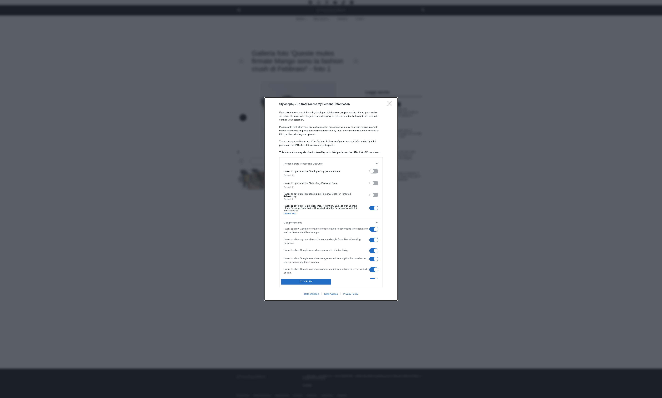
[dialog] (331, 199)
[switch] (373, 171)
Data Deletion (311, 293)
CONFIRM (306, 281)
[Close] (390, 104)
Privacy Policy (350, 293)
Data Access (331, 293)
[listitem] (331, 163)
